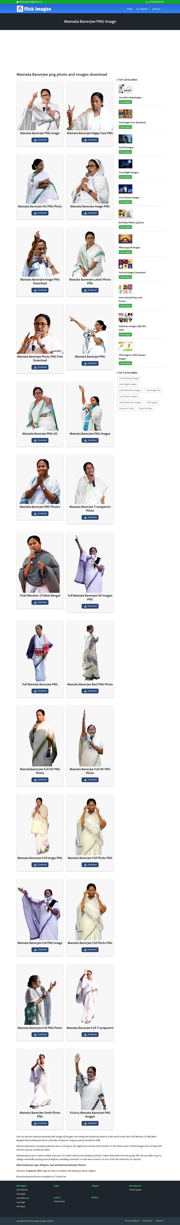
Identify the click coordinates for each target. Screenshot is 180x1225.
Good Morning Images (129, 378)
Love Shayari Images (128, 396)
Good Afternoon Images (130, 390)
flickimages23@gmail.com (30, 2)
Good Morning (22, 1189)
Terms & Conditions (132, 1220)
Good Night (20, 1193)
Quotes (156, 9)
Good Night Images (128, 384)
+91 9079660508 (156, 2)
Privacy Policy (147, 1220)
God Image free (153, 390)
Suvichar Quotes (135, 1189)
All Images (141, 9)
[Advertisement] (95, 49)
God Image (20, 1202)
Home (129, 9)
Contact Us (160, 1220)
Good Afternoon (22, 1198)
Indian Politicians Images (130, 402)
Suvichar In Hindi (126, 408)
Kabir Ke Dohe (145, 408)
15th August (152, 402)
